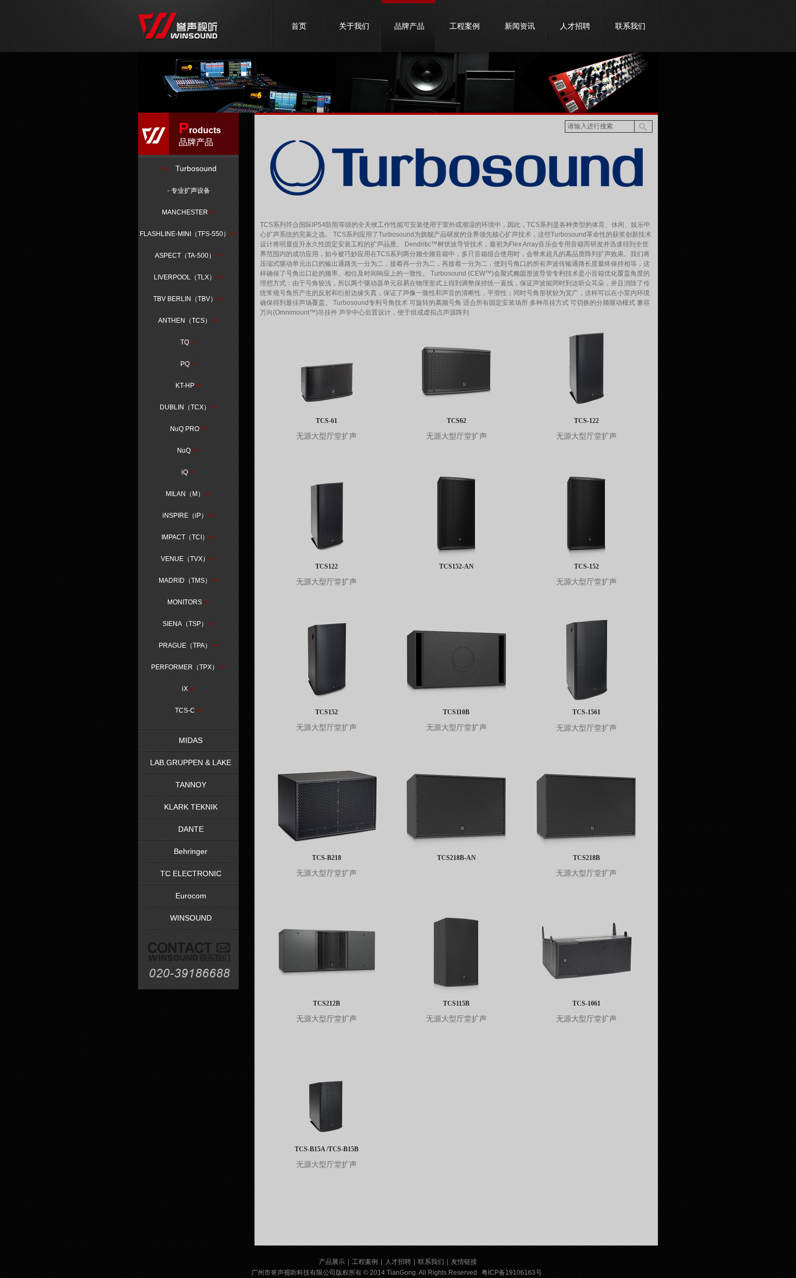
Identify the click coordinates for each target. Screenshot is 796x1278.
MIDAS (188, 740)
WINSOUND (189, 918)
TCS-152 (586, 566)
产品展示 (332, 1262)
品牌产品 (409, 26)
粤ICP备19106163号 (511, 1272)
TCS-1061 (586, 1003)
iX (188, 689)
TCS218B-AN (456, 858)
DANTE (189, 829)
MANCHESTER (189, 212)
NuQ (188, 450)
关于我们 (354, 26)
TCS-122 (586, 421)
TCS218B (586, 858)
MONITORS (188, 602)
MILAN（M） (189, 494)
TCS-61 (326, 421)
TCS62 (456, 421)
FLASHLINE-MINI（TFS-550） (188, 234)
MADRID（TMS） (189, 580)
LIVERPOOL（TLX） (188, 277)
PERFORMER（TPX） (188, 667)
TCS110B (456, 712)
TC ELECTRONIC (188, 873)
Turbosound (188, 168)
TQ (188, 342)
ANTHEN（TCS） (188, 320)
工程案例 (464, 26)
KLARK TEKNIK (189, 807)
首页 (298, 26)
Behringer (188, 851)
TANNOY (188, 784)
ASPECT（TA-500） (189, 255)
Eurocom (188, 895)
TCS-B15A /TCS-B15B (326, 1149)
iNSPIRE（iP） (188, 515)
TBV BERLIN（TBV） (188, 299)
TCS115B (456, 1003)
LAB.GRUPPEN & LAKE (188, 762)
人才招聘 (575, 26)
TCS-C (189, 710)
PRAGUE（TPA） (189, 645)
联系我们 (630, 26)
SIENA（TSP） (188, 624)
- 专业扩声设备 (188, 190)
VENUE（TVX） (189, 559)
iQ (188, 472)
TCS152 (326, 712)
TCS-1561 (586, 712)
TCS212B (326, 1003)
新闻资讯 (520, 26)
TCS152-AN (456, 566)
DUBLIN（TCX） (189, 407)
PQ (188, 364)
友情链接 (464, 1262)
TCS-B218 (326, 858)
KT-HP (188, 385)
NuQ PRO (188, 429)
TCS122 (326, 566)
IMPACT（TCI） (188, 537)
